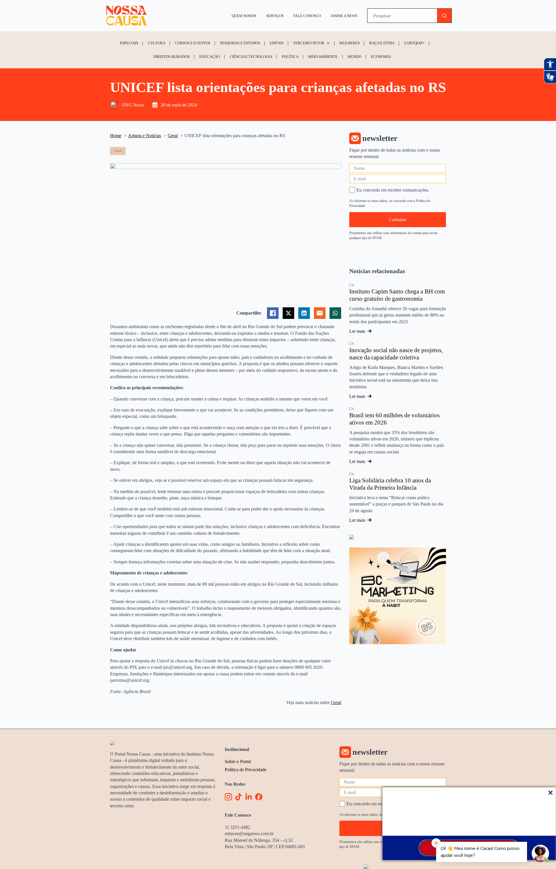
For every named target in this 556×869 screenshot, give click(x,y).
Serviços (275, 16)
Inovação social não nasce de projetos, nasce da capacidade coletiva (396, 354)
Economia (381, 56)
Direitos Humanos (171, 56)
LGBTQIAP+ (414, 43)
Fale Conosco (307, 16)
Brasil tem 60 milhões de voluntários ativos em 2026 (394, 419)
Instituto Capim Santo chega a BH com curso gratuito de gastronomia (397, 295)
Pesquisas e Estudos (240, 43)
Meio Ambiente (323, 56)
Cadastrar (397, 219)
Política (290, 56)
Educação (209, 56)
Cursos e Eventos (192, 43)
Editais (277, 43)
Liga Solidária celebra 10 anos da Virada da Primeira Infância (390, 484)
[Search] (444, 16)
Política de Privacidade (245, 769)
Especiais (129, 43)
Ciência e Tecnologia (251, 56)
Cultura (156, 43)
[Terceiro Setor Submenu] (329, 43)
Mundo (354, 56)
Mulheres (349, 43)
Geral (336, 702)
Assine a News (343, 16)
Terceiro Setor (308, 43)
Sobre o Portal (238, 761)
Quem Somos (244, 16)
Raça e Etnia (381, 43)
